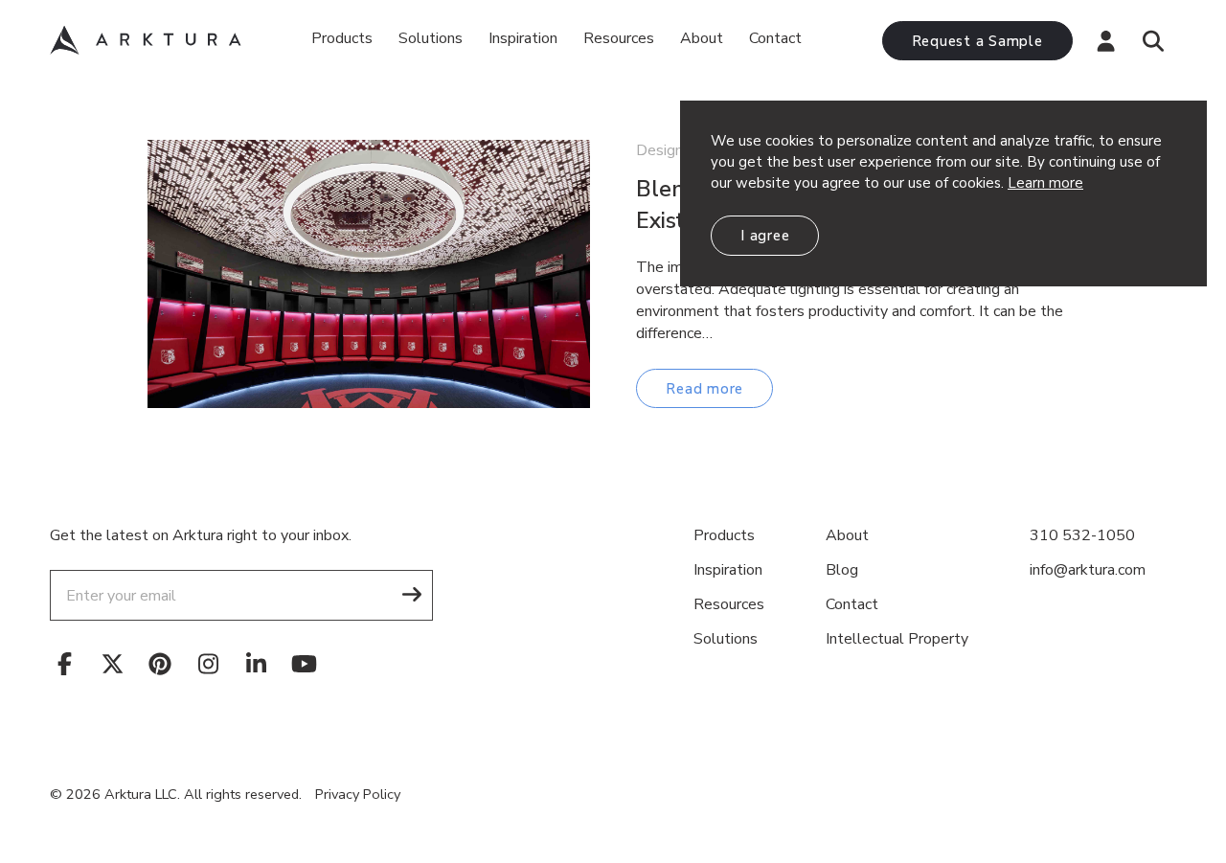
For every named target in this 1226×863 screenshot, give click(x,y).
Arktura (145, 40)
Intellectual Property (897, 638)
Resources (728, 604)
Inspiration (522, 38)
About (701, 38)
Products (342, 38)
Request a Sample (977, 41)
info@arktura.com (1088, 569)
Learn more (1045, 183)
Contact (775, 38)
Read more (704, 388)
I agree (764, 235)
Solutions (430, 38)
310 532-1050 (1082, 535)
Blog (842, 569)
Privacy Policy (357, 794)
